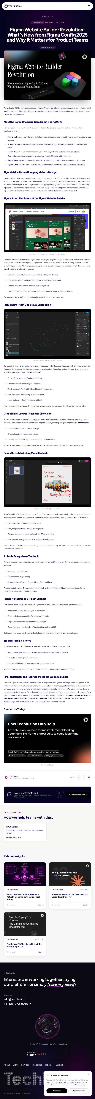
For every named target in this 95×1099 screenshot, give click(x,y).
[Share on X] (84, 777)
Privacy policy (80, 1085)
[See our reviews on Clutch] (38, 1054)
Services (25, 1065)
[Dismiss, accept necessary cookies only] (88, 1074)
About (7, 1065)
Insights (48, 1065)
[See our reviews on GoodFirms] (59, 1054)
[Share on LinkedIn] (89, 777)
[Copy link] (79, 777)
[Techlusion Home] (13, 6)
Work (15, 1065)
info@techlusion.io (16, 999)
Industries (37, 1065)
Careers (59, 1065)
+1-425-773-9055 (16, 1003)
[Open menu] (89, 6)
